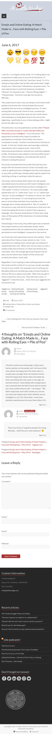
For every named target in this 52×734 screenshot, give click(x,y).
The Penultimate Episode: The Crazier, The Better (20, 650)
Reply (44, 404)
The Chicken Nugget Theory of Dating (16, 614)
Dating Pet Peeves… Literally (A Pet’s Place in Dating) (21, 657)
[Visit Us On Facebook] (4, 677)
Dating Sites (20, 304)
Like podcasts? (12, 639)
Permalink (20, 354)
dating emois (32, 289)
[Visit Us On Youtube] (28, 677)
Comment (6, 481)
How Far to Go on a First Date (13, 653)
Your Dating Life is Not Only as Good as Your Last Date (25, 320)
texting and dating (17, 294)
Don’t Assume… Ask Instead (12, 661)
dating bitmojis (17, 289)
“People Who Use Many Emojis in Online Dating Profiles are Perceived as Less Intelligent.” (25, 130)
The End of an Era (8, 646)
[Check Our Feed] (18, 677)
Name (5, 517)
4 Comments (10, 310)
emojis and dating (16, 291)
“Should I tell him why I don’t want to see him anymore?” (22, 621)
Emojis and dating (32, 304)
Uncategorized (8, 307)
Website (5, 543)
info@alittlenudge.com (10, 590)
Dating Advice (10, 304)
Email (4, 531)
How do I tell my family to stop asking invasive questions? (23, 629)
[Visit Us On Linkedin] (13, 677)
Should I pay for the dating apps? (14, 625)
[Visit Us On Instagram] (23, 677)
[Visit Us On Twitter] (9, 677)
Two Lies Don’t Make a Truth (34, 327)
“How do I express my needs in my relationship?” (20, 617)
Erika (7, 300)
